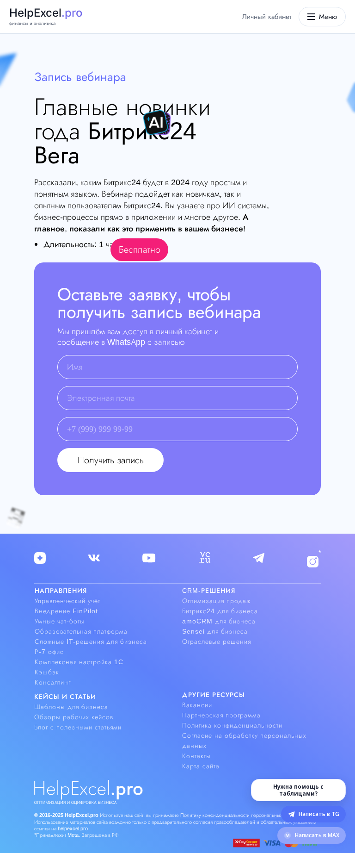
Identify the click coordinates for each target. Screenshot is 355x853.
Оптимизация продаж (216, 600)
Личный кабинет (266, 17)
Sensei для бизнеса (215, 631)
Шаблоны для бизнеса (71, 706)
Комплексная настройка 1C (79, 661)
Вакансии (197, 705)
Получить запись (111, 460)
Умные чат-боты (60, 621)
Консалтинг (53, 682)
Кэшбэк (47, 672)
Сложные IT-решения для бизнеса (91, 641)
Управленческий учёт (67, 600)
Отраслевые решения (216, 641)
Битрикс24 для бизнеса (220, 611)
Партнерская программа (221, 715)
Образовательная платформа (81, 631)
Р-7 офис (49, 651)
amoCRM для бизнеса (219, 621)
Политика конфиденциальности (232, 725)
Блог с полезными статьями (78, 727)
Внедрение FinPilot (66, 611)
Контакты (196, 755)
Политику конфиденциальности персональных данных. (241, 815)
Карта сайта (201, 766)
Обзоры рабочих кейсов (73, 717)
